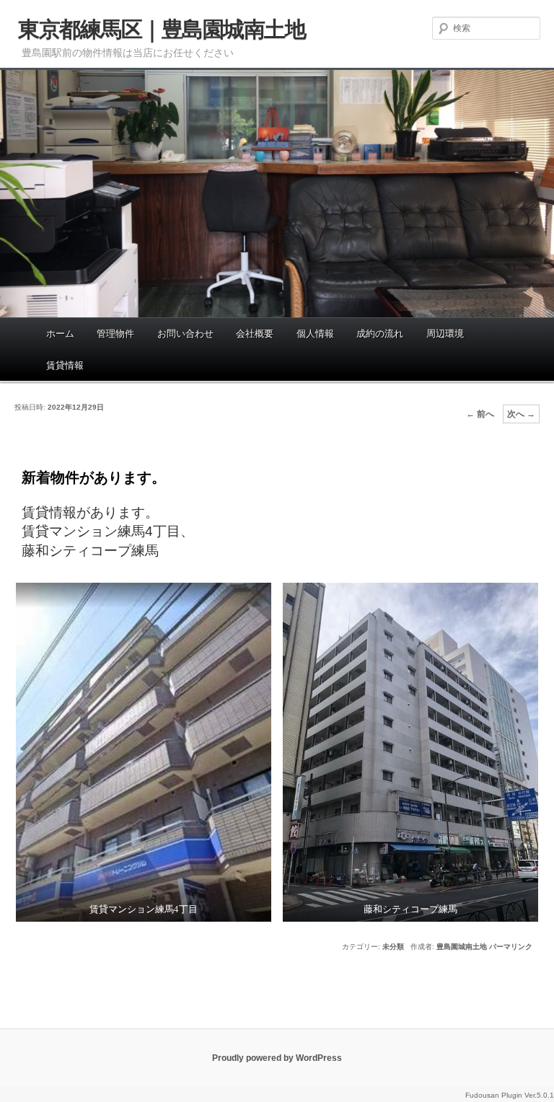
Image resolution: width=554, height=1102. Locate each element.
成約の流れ (379, 333)
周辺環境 (445, 333)
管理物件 (115, 333)
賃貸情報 (65, 365)
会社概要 (254, 333)
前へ (480, 414)
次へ (521, 414)
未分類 (393, 947)
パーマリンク (510, 947)
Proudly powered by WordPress (277, 1058)
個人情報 (315, 333)
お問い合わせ (185, 333)
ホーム (60, 333)
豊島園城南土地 (461, 947)
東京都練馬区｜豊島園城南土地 (161, 29)
